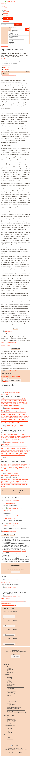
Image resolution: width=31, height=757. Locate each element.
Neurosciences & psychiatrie (16, 39)
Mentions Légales (11, 705)
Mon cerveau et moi (11, 689)
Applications (10, 669)
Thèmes (9, 695)
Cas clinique (10, 692)
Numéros (9, 668)
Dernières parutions (8, 608)
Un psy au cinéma (11, 684)
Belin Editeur (10, 728)
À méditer (9, 685)
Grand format (6, 67)
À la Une (4, 576)
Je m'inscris (16, 571)
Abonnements (10, 666)
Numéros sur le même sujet (11, 497)
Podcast (11, 43)
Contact (9, 703)
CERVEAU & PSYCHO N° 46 (13, 61)
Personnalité (6, 69)
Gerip (8, 729)
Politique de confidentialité (13, 708)
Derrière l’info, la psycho (12, 682)
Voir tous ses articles (5, 345)
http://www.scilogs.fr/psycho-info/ (9, 342)
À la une (9, 681)
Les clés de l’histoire (11, 691)
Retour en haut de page (6, 603)
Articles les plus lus (8, 534)
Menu (4, 10)
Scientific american (11, 720)
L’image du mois (11, 678)
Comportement (4, 46)
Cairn (8, 737)
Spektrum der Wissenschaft (13, 722)
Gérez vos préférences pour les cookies (16, 710)
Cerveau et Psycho (11, 719)
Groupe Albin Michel (9, 725)
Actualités (9, 677)
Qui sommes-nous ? (11, 704)
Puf (8, 731)
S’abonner (8, 18)
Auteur (15, 328)
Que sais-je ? (10, 732)
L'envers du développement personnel (15, 687)
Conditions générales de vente (14, 707)
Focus (8, 680)
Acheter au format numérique (12, 380)
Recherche (6, 15)
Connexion (6, 21)
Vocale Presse (10, 739)
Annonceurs (10, 711)
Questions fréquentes (12, 701)
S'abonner (6, 381)
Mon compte (10, 672)
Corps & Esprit (10, 688)
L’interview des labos (12, 694)
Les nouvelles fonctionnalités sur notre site (16, 712)
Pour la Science (10, 717)
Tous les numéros (9, 616)
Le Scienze (9, 723)
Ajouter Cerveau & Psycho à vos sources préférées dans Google (15, 72)
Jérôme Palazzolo (5, 58)
